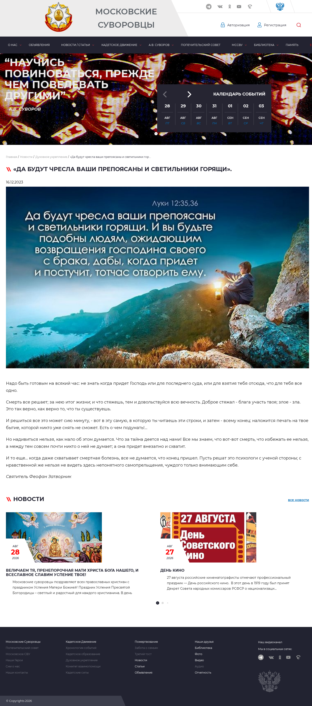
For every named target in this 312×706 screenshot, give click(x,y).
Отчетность (203, 672)
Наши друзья (204, 641)
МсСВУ (237, 45)
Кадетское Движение (81, 641)
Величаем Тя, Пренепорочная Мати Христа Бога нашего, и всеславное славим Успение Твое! (72, 572)
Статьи (140, 666)
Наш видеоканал (270, 642)
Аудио (199, 666)
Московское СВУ (18, 654)
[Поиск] (298, 25)
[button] (156, 133)
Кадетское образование (83, 654)
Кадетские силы (77, 672)
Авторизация (238, 25)
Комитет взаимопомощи (83, 666)
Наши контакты (17, 672)
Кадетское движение (119, 45)
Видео (199, 660)
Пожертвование (146, 641)
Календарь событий (239, 94)
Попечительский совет (200, 45)
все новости (298, 500)
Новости (141, 660)
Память (292, 45)
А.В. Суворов (159, 45)
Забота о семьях (146, 648)
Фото (198, 654)
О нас (12, 45)
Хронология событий (81, 648)
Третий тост (143, 654)
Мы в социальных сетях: (275, 649)
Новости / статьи (75, 45)
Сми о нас (13, 666)
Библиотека (264, 45)
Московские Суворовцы (126, 18)
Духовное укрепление (82, 660)
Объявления (39, 45)
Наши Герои (14, 660)
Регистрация (275, 25)
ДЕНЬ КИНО (172, 570)
